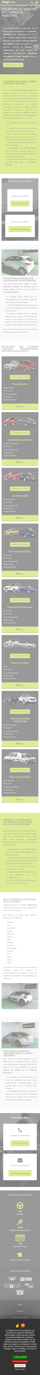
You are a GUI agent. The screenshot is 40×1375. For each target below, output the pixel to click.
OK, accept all (20, 1357)
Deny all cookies (20, 1361)
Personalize (20, 1366)
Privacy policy (20, 1369)
